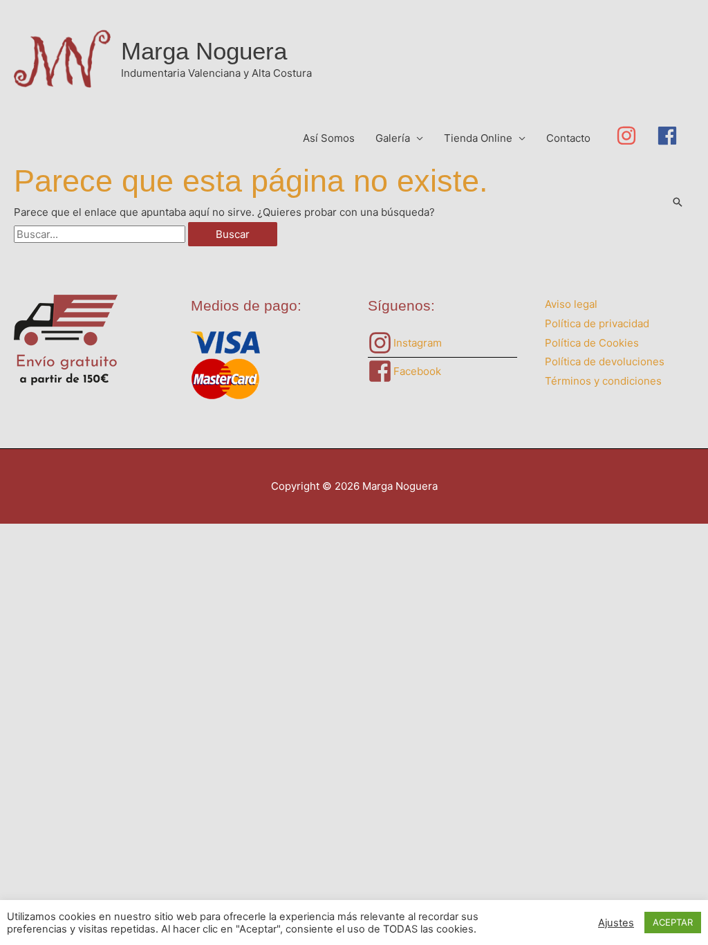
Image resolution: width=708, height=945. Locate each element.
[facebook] (670, 135)
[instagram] (636, 135)
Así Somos (329, 138)
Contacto (568, 138)
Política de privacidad (597, 323)
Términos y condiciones (603, 380)
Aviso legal (571, 304)
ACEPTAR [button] (673, 922)
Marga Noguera (204, 50)
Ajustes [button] (616, 923)
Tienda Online (478, 138)
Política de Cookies (592, 342)
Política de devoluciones (604, 361)
